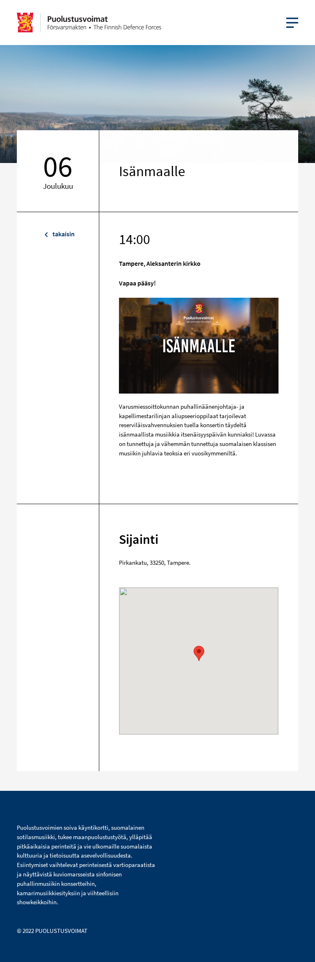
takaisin (63, 234)
